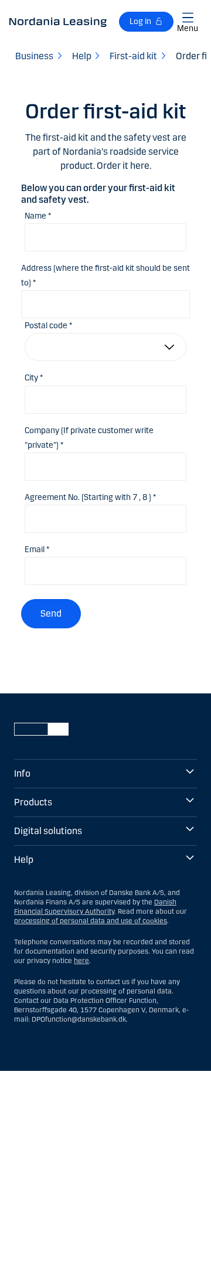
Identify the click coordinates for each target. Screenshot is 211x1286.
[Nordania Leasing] (58, 22)
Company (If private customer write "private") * (89, 438)
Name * (38, 216)
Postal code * (48, 326)
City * (34, 378)
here (81, 961)
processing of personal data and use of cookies (90, 921)
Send (51, 613)
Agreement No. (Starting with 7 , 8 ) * (90, 497)
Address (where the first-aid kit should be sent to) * (105, 275)
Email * (37, 549)
